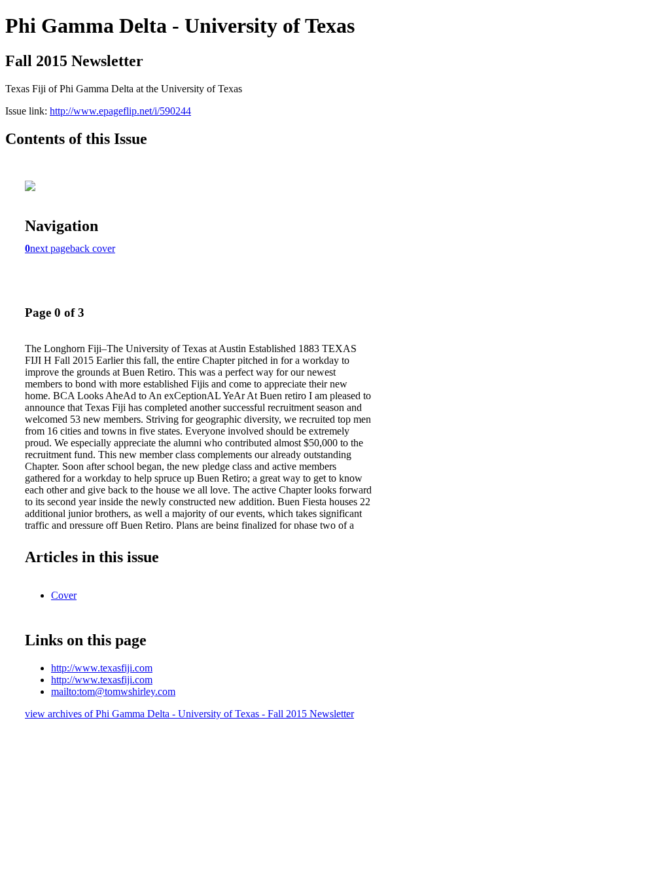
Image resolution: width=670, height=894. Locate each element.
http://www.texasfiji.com (101, 667)
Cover (64, 595)
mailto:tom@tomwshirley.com (113, 691)
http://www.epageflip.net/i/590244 (120, 110)
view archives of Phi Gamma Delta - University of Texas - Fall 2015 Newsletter (189, 713)
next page (50, 248)
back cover (92, 248)
